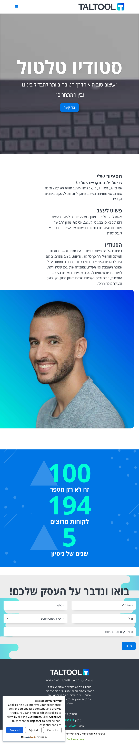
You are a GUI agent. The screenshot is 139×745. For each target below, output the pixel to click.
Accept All (14, 730)
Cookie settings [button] (75, 739)
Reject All (33, 730)
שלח (129, 646)
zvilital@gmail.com (66, 725)
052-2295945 (66, 720)
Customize (52, 730)
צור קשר (69, 107)
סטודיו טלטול (69, 66)
